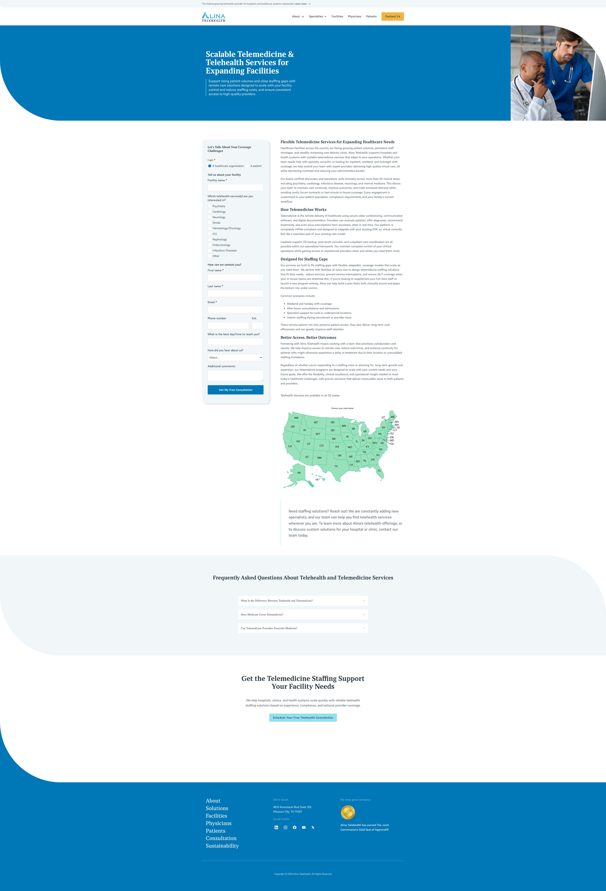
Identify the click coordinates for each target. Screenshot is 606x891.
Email (212, 302)
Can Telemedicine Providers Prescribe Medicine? (269, 628)
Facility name (217, 180)
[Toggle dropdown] (302, 16)
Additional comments (221, 366)
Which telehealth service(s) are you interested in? (230, 198)
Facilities (337, 16)
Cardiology (219, 211)
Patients (371, 16)
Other (216, 256)
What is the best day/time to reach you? (234, 334)
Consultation (221, 838)
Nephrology (220, 239)
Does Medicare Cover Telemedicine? (262, 614)
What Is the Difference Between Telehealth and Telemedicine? (277, 600)
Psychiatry (219, 206)
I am (211, 160)
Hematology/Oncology (227, 228)
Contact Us (392, 16)
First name (216, 270)
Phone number (217, 318)
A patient (255, 166)
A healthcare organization (228, 166)
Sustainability (222, 846)
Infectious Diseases (225, 250)
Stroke (216, 222)
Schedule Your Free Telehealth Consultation (303, 717)
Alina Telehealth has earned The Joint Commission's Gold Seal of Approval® (364, 827)
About (213, 800)
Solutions (217, 808)
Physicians (354, 16)
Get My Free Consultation (235, 390)
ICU (215, 234)
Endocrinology (221, 245)
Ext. (254, 318)
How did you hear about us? (225, 350)
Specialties (316, 16)
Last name (215, 286)
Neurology (219, 217)
